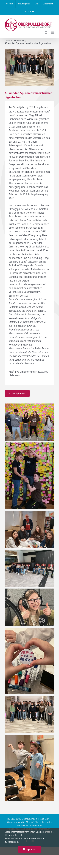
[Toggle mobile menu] (52, 32)
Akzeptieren (30, 849)
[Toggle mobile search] (46, 32)
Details (49, 831)
